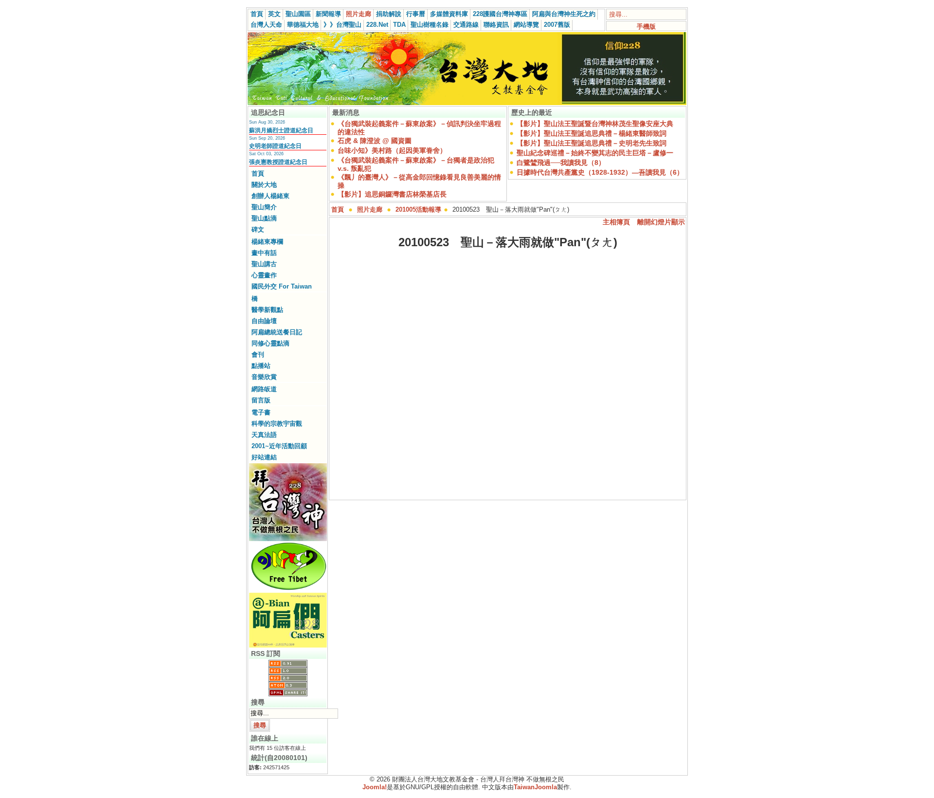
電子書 (260, 412)
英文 (274, 14)
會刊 (257, 354)
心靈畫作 (264, 275)
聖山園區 (298, 14)
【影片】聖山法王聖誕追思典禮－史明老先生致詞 (591, 143)
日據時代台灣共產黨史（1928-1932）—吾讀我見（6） (600, 172)
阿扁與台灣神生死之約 (563, 14)
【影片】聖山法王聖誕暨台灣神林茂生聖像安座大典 (595, 123)
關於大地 (264, 184)
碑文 (257, 229)
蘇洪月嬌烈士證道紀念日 (281, 130)
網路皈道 (264, 389)
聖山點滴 (264, 218)
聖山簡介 (264, 207)
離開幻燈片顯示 (661, 222)
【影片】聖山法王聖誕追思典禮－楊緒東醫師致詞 (591, 133)
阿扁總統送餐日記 (276, 332)
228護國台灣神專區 (500, 14)
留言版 (260, 400)
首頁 (257, 14)
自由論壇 (264, 321)
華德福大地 (303, 24)
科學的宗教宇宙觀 (276, 423)
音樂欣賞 (264, 377)
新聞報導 (328, 14)
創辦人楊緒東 (270, 196)
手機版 (646, 26)
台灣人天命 (266, 24)
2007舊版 (557, 24)
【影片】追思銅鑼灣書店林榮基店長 (392, 194)
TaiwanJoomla (535, 787)
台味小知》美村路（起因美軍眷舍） (392, 150)
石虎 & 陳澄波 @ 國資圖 (375, 141)
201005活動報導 (418, 209)
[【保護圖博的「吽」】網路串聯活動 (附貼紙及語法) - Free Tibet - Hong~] (288, 590)
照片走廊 (358, 14)
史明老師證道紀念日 (275, 146)
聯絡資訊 (496, 24)
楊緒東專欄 (267, 241)
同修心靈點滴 (270, 343)
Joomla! (374, 787)
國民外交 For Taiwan (281, 286)
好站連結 (264, 457)
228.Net (377, 24)
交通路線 (466, 24)
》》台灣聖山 (342, 24)
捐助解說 (388, 14)
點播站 (260, 365)
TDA (399, 24)
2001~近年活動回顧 (279, 446)
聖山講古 (264, 264)
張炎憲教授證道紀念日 (278, 162)
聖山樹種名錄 (430, 24)
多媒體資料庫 (449, 14)
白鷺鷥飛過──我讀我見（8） (561, 162)
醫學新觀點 (267, 309)
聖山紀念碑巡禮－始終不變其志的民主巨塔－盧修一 (595, 153)
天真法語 (264, 434)
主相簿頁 (616, 222)
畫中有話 (264, 252)
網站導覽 (526, 24)
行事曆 (415, 14)
